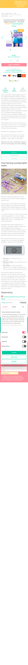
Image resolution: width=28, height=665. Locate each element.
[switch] (24, 337)
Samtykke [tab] (5, 306)
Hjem (2, 13)
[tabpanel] (14, 38)
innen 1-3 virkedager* (5, 91)
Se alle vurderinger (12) (17, 23)
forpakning (14, 90)
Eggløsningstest (8, 13)
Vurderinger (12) (14, 155)
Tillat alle (14, 352)
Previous (2, 37)
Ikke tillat (14, 361)
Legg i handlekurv (14, 65)
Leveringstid (14, 158)
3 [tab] (15, 49)
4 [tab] (17, 49)
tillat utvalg (14, 357)
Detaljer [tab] (14, 306)
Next (25, 37)
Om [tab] (23, 306)
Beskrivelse (14, 152)
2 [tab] (12, 49)
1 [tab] (10, 49)
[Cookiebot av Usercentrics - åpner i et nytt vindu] (20, 303)
